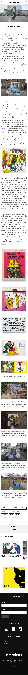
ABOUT (4, 641)
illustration (16, 511)
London (18, 514)
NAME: (3, 602)
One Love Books (5, 517)
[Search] (26, 2)
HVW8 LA (5, 128)
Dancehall (4, 511)
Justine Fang (25, 559)
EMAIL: (3, 609)
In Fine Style (4, 514)
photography (15, 517)
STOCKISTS (5, 643)
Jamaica (11, 514)
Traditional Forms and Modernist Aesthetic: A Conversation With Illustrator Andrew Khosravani (11, 556)
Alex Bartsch (21, 35)
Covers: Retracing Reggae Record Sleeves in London (12, 508)
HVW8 (10, 511)
